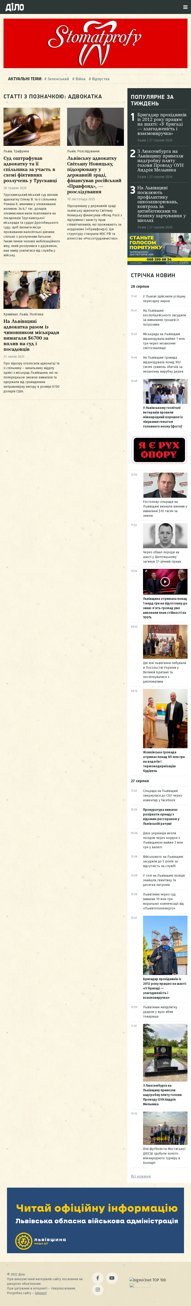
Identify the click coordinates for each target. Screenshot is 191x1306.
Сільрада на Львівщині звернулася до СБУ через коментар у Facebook (162, 795)
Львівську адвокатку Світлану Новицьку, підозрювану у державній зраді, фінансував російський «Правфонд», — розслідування (94, 175)
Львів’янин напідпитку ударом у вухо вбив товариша (160, 1012)
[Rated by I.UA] (140, 1286)
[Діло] (14, 7)
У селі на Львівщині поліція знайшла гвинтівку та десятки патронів (164, 880)
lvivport (41, 1293)
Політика (36, 314)
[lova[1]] (95, 1252)
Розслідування (88, 151)
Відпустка (100, 79)
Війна (80, 79)
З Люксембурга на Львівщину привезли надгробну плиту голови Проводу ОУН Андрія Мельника (160, 161)
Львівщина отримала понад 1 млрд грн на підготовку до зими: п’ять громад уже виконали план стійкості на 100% (165, 608)
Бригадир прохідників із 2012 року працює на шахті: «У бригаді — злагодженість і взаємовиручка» (162, 124)
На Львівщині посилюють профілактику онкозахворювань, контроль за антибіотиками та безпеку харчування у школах (161, 204)
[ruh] (159, 463)
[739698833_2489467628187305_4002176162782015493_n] (95, 67)
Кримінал (10, 314)
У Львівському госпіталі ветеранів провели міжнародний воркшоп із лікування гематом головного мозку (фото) (163, 417)
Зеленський (58, 79)
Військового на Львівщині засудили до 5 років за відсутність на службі (163, 861)
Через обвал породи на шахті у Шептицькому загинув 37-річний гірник (162, 557)
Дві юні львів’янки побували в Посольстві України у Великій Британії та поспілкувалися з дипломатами (164, 672)
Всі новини (141, 1176)
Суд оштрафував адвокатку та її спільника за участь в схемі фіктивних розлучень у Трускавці (30, 169)
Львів (7, 151)
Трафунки (21, 151)
